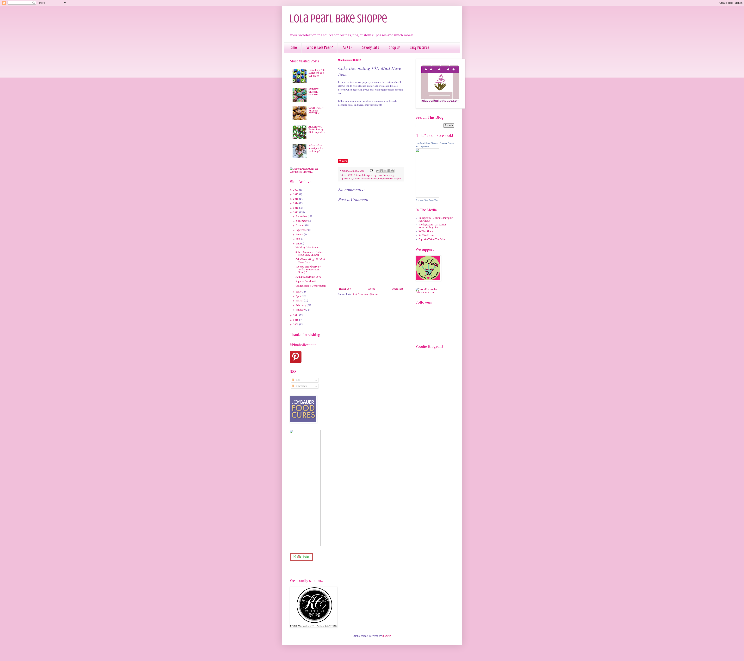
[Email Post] (371, 170)
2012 (296, 212)
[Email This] (378, 171)
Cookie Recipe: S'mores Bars (310, 286)
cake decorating (386, 175)
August (300, 234)
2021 (296, 189)
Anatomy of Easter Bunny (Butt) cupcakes (316, 129)
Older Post (397, 288)
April (299, 296)
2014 (296, 203)
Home (292, 47)
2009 (296, 324)
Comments (300, 386)
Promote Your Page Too (427, 200)
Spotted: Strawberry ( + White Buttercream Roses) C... (308, 269)
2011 (296, 315)
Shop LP (394, 47)
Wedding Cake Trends (307, 247)
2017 (296, 194)
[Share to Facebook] (389, 171)
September (302, 230)
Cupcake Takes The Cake (431, 239)
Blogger (386, 636)
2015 (296, 199)
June (298, 243)
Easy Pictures (419, 47)
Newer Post (345, 288)
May (298, 291)
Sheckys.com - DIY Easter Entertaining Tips (432, 226)
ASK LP (347, 47)
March (300, 300)
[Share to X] (385, 171)
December (302, 216)
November (302, 221)
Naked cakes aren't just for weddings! (315, 148)
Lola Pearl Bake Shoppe (338, 18)
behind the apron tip (366, 175)
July (298, 239)
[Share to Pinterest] (392, 171)
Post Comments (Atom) (365, 294)
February (301, 305)
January (300, 309)
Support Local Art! (305, 281)
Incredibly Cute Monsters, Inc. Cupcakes (316, 73)
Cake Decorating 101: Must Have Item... (310, 260)
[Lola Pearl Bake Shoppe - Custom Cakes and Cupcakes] (427, 197)
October (300, 225)
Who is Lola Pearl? (320, 47)
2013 (296, 208)
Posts (297, 380)
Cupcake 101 (346, 178)
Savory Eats (370, 47)
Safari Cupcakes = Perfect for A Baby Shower (309, 253)
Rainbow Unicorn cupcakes (313, 92)
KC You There (425, 231)
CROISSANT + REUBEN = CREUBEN (316, 110)
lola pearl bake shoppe (389, 178)
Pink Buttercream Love (308, 276)
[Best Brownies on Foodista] (301, 557)
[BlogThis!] (381, 171)
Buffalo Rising (426, 235)
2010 (296, 320)
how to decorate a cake (365, 178)
